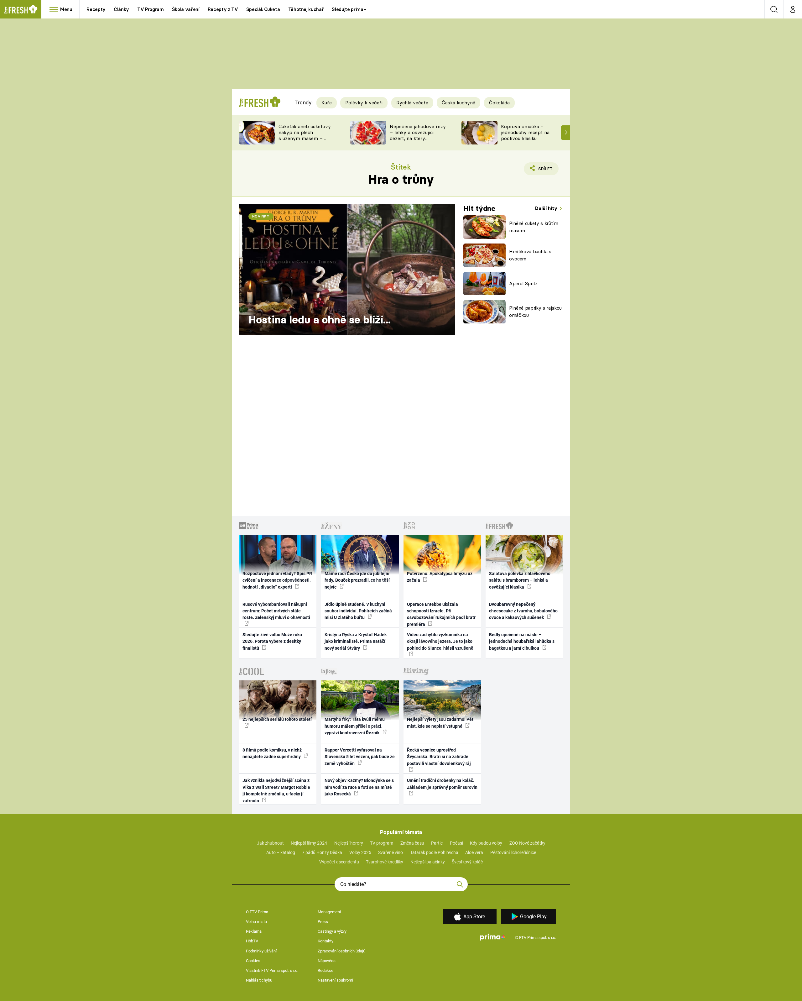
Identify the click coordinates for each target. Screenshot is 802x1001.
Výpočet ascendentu (339, 861)
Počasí (456, 843)
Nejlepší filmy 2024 (309, 843)
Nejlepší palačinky (427, 861)
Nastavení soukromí (335, 980)
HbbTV (252, 941)
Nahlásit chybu (259, 980)
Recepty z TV (223, 9)
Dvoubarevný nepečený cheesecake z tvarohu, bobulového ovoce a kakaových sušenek (523, 611)
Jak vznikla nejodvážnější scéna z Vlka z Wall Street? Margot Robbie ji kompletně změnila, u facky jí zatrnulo (276, 790)
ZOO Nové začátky (527, 843)
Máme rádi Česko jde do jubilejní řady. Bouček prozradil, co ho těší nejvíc (357, 580)
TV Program (150, 9)
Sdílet (544, 170)
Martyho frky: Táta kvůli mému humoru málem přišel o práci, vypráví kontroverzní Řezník (355, 726)
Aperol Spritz (523, 283)
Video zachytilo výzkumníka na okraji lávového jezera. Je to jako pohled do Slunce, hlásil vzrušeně (440, 641)
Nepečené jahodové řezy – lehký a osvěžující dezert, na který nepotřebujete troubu (418, 135)
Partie (437, 843)
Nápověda (327, 960)
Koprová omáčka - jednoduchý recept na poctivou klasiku (525, 132)
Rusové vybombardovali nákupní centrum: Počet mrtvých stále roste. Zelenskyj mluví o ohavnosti (276, 611)
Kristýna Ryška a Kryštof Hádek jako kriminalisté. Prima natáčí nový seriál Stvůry (356, 641)
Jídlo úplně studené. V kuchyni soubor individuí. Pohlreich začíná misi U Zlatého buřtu (358, 611)
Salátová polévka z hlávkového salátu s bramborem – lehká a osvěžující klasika (519, 580)
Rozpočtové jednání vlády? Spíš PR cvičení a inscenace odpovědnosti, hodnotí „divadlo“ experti (277, 580)
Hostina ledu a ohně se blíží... (319, 319)
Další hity (547, 208)
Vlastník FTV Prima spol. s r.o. (272, 970)
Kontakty (325, 941)
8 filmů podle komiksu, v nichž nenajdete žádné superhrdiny (272, 753)
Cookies (253, 960)
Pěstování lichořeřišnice (513, 852)
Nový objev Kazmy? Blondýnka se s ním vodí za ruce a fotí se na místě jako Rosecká (359, 787)
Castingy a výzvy (332, 931)
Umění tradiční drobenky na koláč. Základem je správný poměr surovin (442, 783)
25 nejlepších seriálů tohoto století (277, 719)
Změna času (412, 843)
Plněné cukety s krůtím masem (533, 226)
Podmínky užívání (261, 951)
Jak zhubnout (270, 843)
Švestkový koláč (467, 861)
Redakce (325, 970)
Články (121, 9)
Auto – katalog (280, 852)
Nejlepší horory (348, 843)
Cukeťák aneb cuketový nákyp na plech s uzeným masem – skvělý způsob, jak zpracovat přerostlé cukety (305, 141)
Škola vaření (186, 9)
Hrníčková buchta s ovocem (530, 255)
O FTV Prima (257, 911)
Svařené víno (390, 852)
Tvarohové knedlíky (384, 861)
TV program (381, 843)
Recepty (96, 9)
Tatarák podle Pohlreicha (434, 852)
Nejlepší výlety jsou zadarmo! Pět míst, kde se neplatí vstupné (440, 722)
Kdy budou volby (486, 843)
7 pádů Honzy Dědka (322, 852)
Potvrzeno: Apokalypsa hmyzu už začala (439, 577)
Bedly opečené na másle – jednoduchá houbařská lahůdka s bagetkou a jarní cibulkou (522, 641)
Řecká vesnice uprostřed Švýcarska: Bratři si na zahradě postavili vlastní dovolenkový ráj (439, 756)
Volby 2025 (360, 852)
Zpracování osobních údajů (341, 951)
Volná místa (256, 921)
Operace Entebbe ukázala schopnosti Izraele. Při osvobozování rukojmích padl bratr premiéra (441, 614)
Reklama (254, 931)
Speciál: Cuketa (263, 9)
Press (323, 921)
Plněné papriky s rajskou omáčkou (535, 311)
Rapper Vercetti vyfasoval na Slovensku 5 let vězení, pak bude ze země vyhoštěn (360, 756)
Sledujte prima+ (349, 9)
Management (329, 911)
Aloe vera (474, 852)
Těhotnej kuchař (306, 9)
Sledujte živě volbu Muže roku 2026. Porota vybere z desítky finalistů (272, 641)
